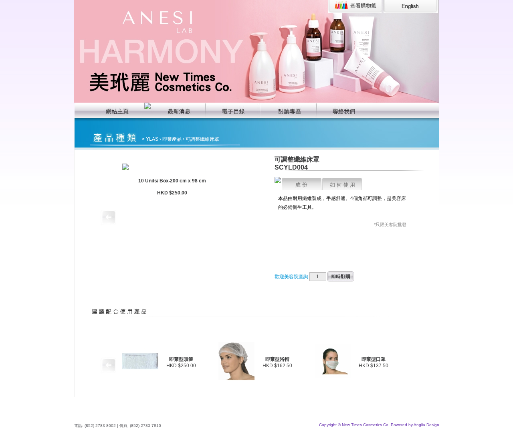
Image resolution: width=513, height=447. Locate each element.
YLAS (152, 139)
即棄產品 (172, 139)
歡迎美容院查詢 (291, 276)
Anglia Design (426, 425)
